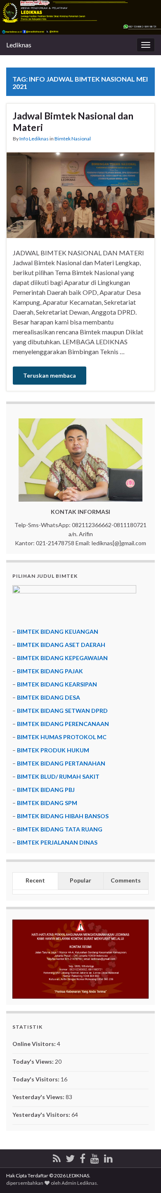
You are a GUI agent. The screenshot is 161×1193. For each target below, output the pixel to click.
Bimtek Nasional (72, 138)
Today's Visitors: (36, 1079)
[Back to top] (142, 1174)
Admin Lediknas (79, 1183)
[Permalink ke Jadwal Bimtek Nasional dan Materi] (80, 194)
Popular (80, 880)
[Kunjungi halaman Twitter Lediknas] (70, 1157)
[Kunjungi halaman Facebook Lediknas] (82, 1157)
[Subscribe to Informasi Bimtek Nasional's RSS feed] (57, 1157)
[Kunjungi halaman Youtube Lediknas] (94, 1157)
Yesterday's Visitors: (41, 1114)
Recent (35, 880)
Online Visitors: (34, 1043)
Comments (126, 880)
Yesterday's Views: (39, 1096)
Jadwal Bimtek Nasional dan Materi (73, 121)
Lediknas (18, 45)
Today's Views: (33, 1061)
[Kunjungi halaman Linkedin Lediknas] (108, 1157)
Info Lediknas (34, 138)
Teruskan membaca (49, 375)
